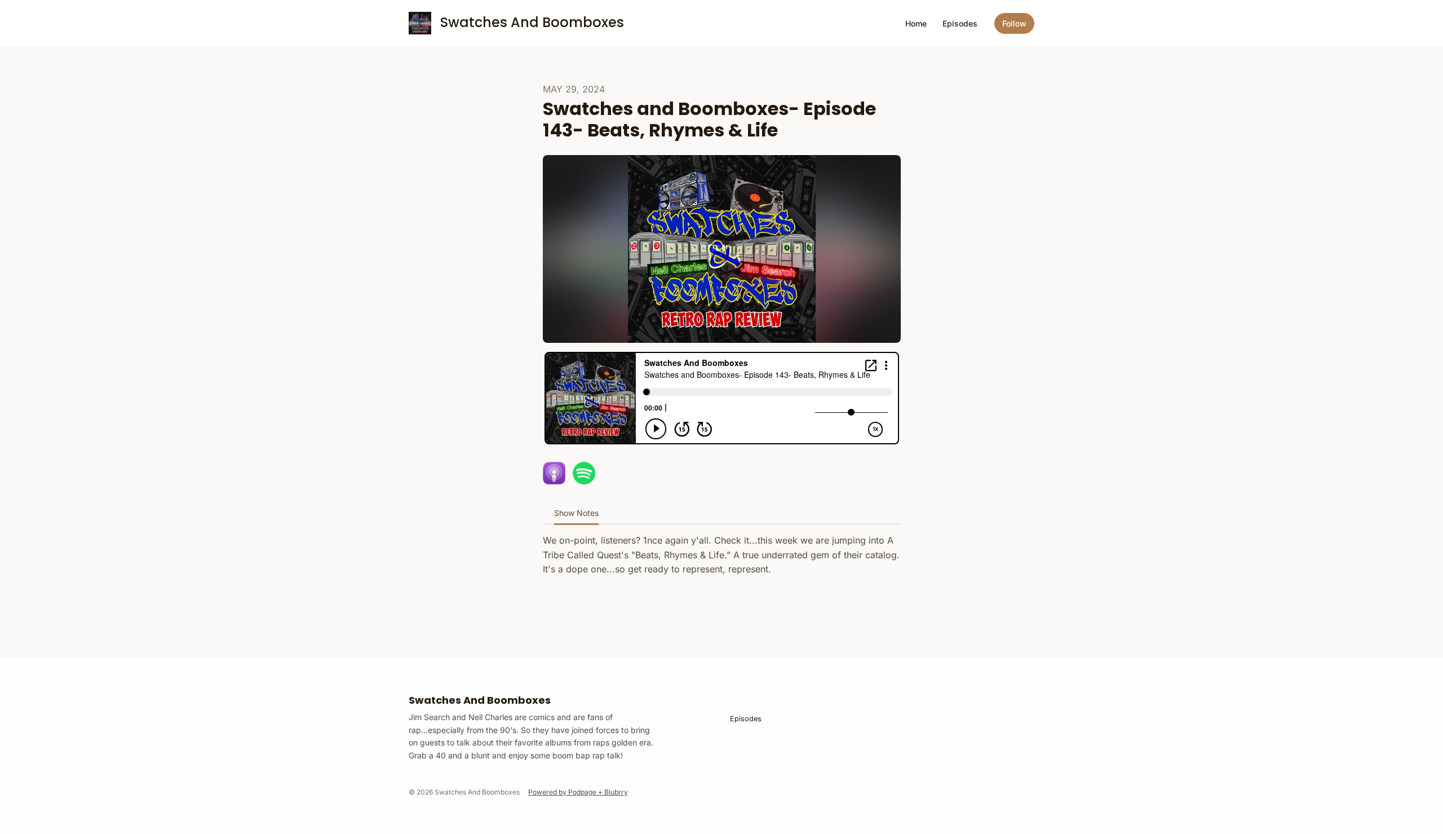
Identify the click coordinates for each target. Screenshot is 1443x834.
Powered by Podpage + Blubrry (578, 792)
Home (916, 23)
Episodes (959, 23)
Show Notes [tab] (576, 513)
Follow (1014, 23)
